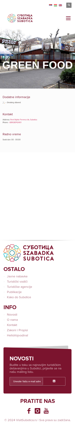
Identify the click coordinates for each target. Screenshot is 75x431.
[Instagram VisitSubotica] (37, 411)
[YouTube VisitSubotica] (46, 411)
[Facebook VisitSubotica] (28, 411)
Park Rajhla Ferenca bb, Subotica (23, 120)
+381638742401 (15, 122)
